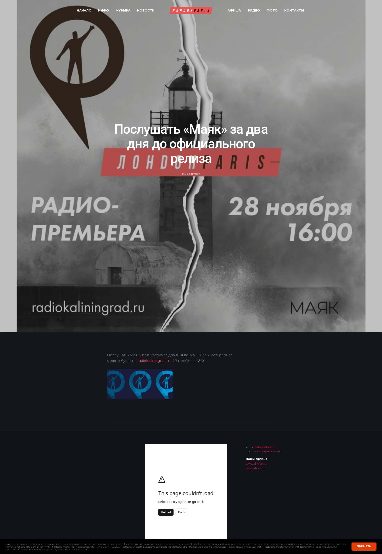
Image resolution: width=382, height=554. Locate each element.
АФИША (234, 10)
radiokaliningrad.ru (154, 361)
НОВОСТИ (146, 10)
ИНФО (103, 10)
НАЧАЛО (84, 10)
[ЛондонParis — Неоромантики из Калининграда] (191, 10)
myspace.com (264, 446)
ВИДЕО (254, 10)
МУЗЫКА (123, 10)
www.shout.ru (255, 468)
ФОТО (272, 10)
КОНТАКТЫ (294, 10)
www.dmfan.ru (256, 463)
